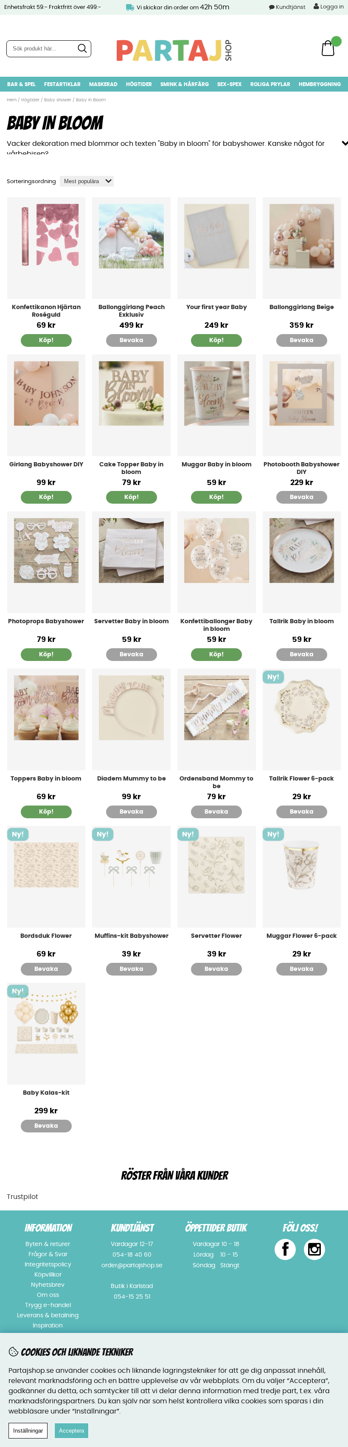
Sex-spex (229, 84)
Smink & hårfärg (184, 84)
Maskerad (103, 84)
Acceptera (71, 1430)
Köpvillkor (48, 1275)
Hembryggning (320, 84)
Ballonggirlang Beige (301, 307)
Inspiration (48, 1326)
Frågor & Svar (47, 1254)
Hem (12, 100)
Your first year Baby (216, 307)
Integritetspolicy (48, 1265)
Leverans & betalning (48, 1316)
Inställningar (28, 1430)
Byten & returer (47, 1244)
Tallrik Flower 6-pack (301, 779)
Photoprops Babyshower (46, 622)
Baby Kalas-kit (46, 1093)
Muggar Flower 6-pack (302, 936)
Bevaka (131, 340)
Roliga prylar (270, 84)
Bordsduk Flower (46, 936)
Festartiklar (62, 84)
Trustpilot (22, 1196)
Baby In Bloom (91, 100)
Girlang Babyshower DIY (46, 465)
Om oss (48, 1295)
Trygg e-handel (48, 1305)
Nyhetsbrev (48, 1285)
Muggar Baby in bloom (217, 465)
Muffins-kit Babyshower (131, 936)
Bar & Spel (21, 84)
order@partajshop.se (132, 1266)
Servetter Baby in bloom (131, 622)
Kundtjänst (291, 7)
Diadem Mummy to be (131, 779)
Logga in (331, 7)
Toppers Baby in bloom (46, 779)
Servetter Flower (216, 936)
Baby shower (57, 100)
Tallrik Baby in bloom (301, 622)
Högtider (139, 84)
